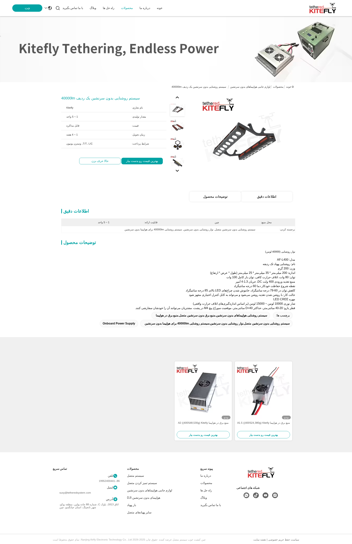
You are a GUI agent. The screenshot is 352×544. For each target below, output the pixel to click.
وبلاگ (93, 8)
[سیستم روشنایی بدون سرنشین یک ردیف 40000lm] (242, 137)
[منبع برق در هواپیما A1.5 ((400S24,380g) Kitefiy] (263, 391)
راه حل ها (108, 8)
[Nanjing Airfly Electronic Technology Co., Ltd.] (322, 8)
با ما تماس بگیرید (73, 8)
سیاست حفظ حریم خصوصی (283, 539)
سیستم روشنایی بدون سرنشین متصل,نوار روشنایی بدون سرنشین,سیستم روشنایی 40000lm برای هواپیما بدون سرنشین (217, 323)
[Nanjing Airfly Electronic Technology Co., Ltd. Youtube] (265, 495)
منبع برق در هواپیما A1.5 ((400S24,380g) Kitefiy (263, 422)
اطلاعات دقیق (266, 196)
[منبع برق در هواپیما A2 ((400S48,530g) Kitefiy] (203, 391)
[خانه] (261, 477)
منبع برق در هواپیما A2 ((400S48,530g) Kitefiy (203, 422)
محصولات (127, 8)
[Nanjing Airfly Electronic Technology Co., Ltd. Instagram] (275, 495)
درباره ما (145, 8)
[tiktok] (256, 495)
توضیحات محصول (215, 196)
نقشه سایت (259, 539)
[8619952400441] (246, 495)
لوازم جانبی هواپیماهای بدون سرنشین (250, 86)
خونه (159, 8)
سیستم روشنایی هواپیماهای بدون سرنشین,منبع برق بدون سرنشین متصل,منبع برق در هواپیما (211, 315)
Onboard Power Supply (119, 323)
